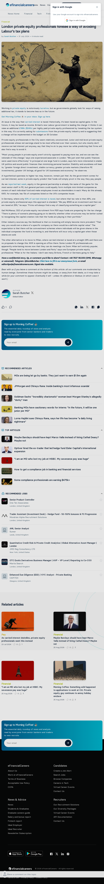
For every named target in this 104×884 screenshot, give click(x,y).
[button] (52, 442)
